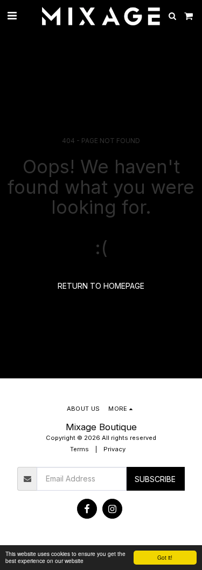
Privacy (114, 449)
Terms (79, 449)
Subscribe (155, 479)
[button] (12, 15)
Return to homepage (101, 285)
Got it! (164, 557)
